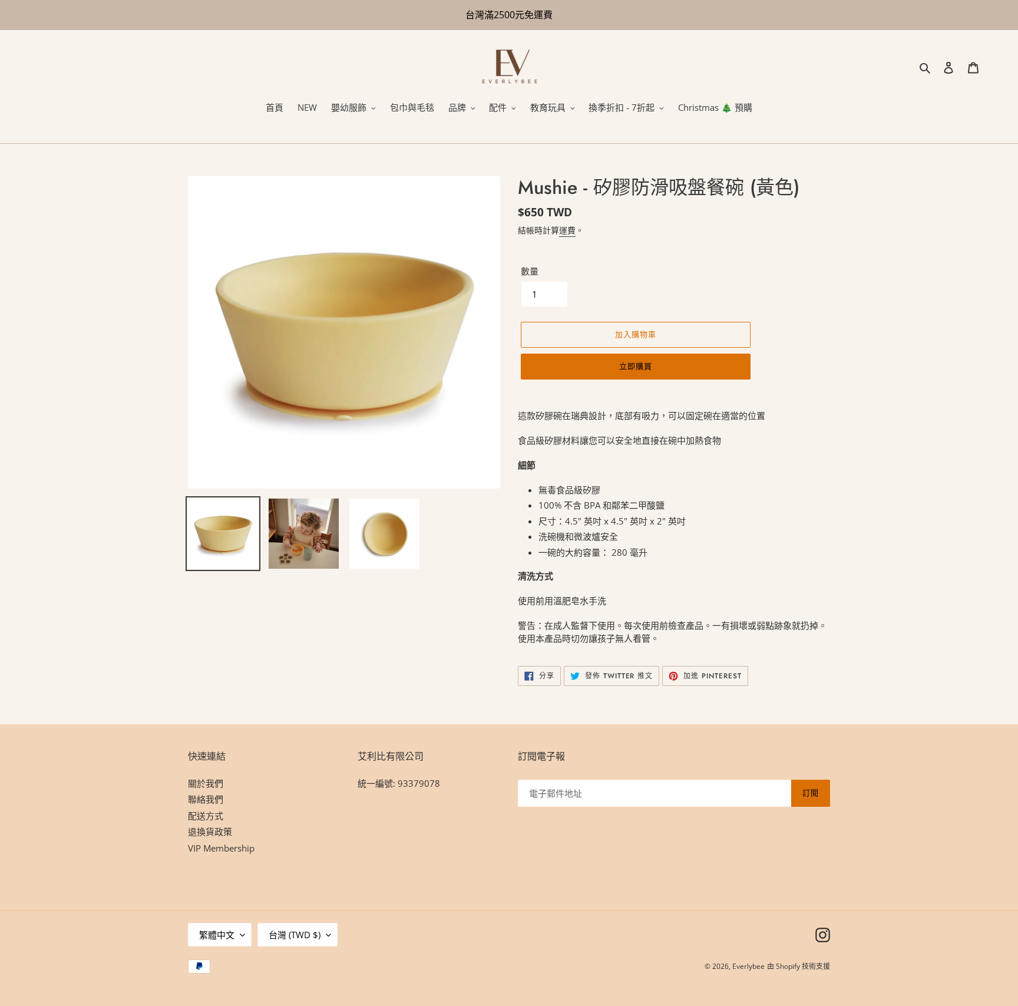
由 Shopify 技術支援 (798, 966)
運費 (567, 230)
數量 (529, 271)
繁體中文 (216, 935)
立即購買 (635, 366)
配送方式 (205, 816)
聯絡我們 (205, 799)
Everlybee (748, 966)
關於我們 (205, 783)
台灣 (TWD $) (294, 935)
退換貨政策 (210, 831)
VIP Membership (221, 848)
